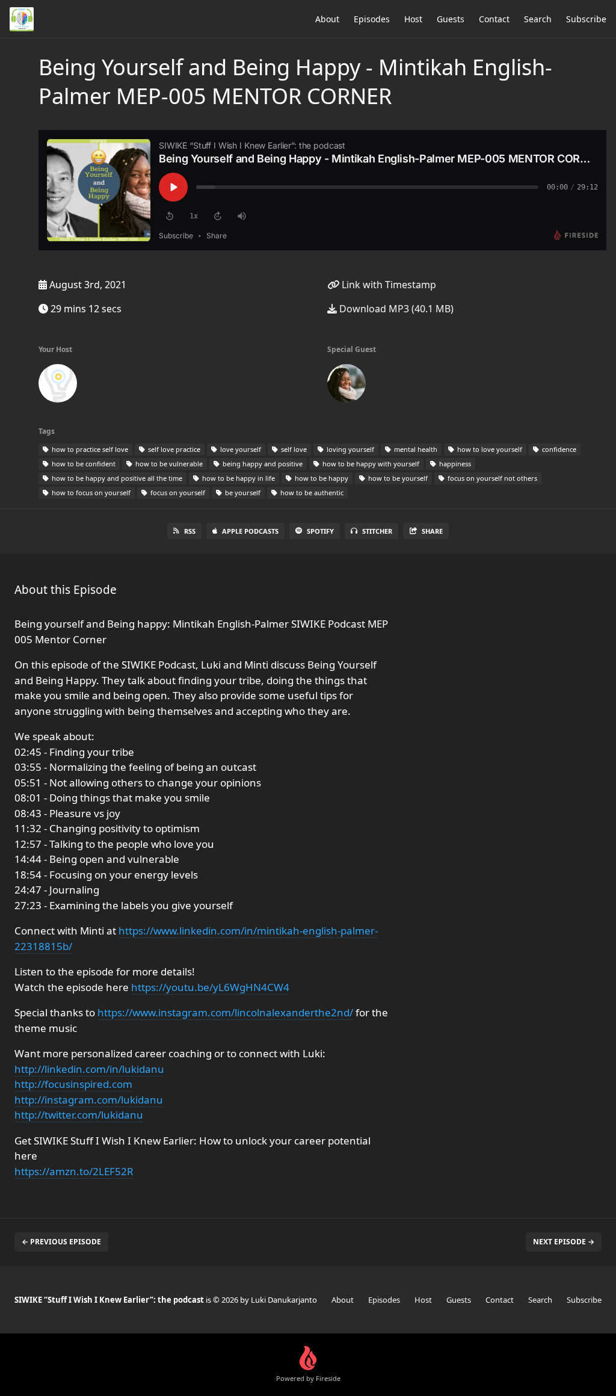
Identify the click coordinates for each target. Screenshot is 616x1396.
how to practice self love (89, 449)
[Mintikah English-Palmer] (346, 385)
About (327, 19)
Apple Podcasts (250, 531)
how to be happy (320, 478)
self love (293, 449)
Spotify (320, 531)
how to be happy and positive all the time (116, 478)
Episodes (372, 19)
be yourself (241, 492)
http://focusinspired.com (73, 1084)
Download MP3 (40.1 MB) (395, 308)
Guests (450, 19)
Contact (494, 19)
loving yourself (349, 449)
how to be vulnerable (168, 463)
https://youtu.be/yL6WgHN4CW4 (210, 987)
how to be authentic (311, 492)
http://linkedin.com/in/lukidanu (89, 1069)
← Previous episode (61, 1242)
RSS (190, 531)
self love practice (173, 449)
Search (538, 19)
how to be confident (83, 463)
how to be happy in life (237, 478)
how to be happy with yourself (370, 463)
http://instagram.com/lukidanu (88, 1100)
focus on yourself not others (491, 478)
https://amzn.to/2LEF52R (74, 1171)
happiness (454, 463)
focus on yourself (177, 492)
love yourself (239, 449)
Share (432, 531)
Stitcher (377, 531)
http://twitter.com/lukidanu (78, 1115)
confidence (558, 449)
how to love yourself (488, 449)
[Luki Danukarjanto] (57, 385)
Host (413, 19)
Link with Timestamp (387, 284)
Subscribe (586, 19)
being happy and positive (262, 463)
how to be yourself (397, 478)
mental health (414, 449)
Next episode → (563, 1242)
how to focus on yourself (90, 492)
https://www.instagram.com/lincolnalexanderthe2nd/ (225, 1012)
